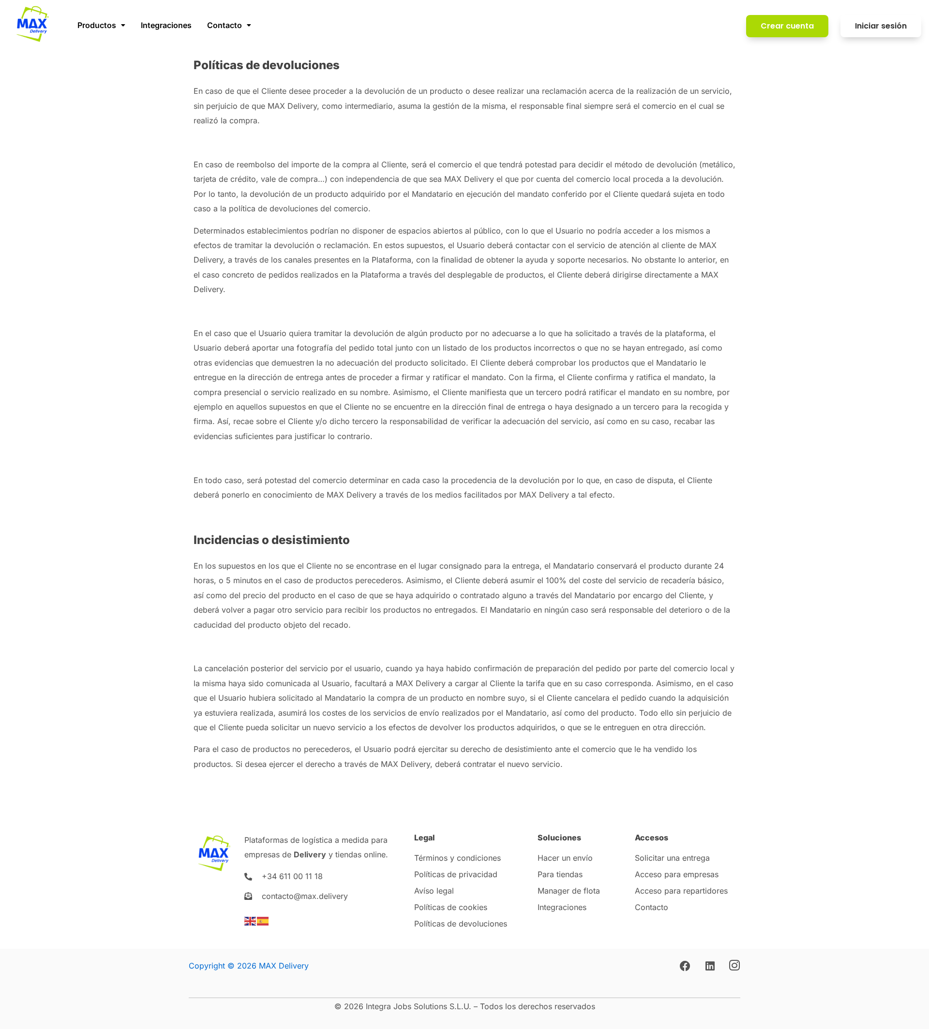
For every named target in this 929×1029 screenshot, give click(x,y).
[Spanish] (263, 920)
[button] (101, 25)
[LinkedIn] (710, 966)
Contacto (224, 25)
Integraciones (166, 25)
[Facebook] (685, 966)
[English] (250, 920)
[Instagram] (734, 966)
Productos (96, 25)
